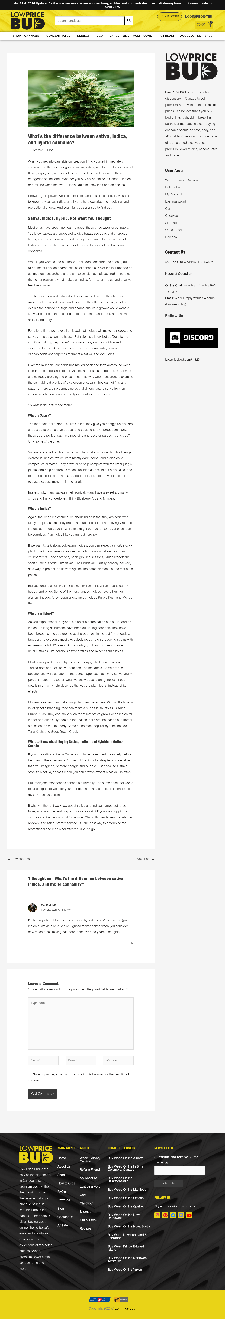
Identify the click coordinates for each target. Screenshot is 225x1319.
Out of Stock (174, 230)
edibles (24, 1251)
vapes (35, 1251)
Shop (17, 35)
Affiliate (62, 1225)
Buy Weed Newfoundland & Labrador (127, 1237)
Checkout (172, 216)
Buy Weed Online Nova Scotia (129, 1226)
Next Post (145, 859)
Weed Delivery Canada (181, 180)
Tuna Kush (35, 732)
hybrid (106, 167)
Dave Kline (48, 905)
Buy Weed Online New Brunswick (124, 1217)
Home (61, 1158)
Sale (208, 35)
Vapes (114, 35)
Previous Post (19, 859)
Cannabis (32, 35)
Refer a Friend (175, 187)
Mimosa (108, 498)
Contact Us (65, 1217)
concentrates (28, 1263)
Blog (50, 150)
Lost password (175, 201)
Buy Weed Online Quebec (126, 1206)
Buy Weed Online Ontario (126, 1198)
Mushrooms (142, 35)
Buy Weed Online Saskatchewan (120, 1180)
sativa (80, 167)
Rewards (63, 1200)
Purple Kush (106, 597)
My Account (173, 194)
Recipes (171, 237)
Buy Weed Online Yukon (125, 1269)
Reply (130, 943)
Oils (126, 35)
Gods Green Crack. (65, 732)
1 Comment (36, 150)
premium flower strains (181, 149)
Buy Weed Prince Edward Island (126, 1248)
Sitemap (171, 223)
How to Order (66, 1183)
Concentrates (58, 35)
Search (128, 20)
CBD (100, 35)
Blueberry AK (86, 498)
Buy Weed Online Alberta (125, 1158)
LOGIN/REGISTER (198, 16)
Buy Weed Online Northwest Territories (127, 1260)
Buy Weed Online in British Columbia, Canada (126, 1168)
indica (90, 167)
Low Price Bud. (125, 1308)
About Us (64, 1166)
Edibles (83, 35)
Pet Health (168, 35)
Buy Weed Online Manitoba (127, 1190)
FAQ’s (61, 1192)
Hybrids (33, 245)
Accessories (190, 35)
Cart (168, 209)
